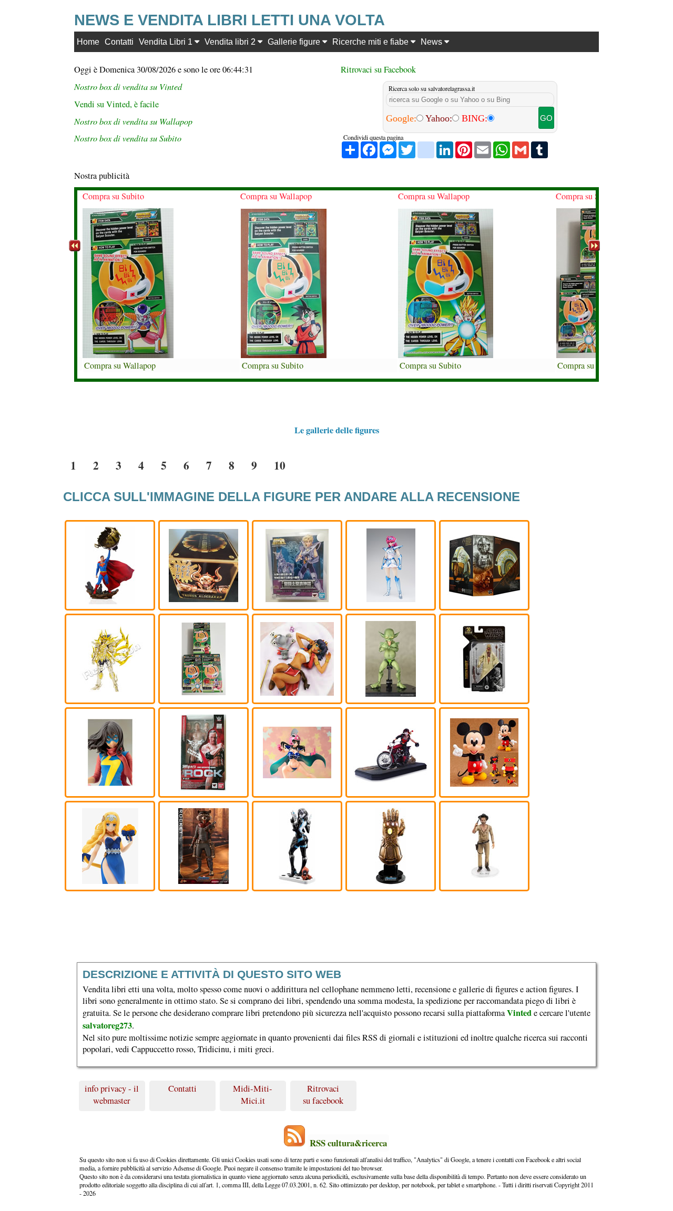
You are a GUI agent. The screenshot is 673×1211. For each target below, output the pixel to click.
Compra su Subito (113, 196)
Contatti (119, 41)
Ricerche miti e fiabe (371, 41)
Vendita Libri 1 (167, 41)
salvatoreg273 (107, 1025)
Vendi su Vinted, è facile (116, 104)
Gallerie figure (295, 41)
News (432, 41)
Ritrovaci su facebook (323, 1094)
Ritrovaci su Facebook (378, 69)
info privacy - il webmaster (112, 1094)
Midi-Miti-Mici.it (252, 1094)
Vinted (519, 1012)
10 (279, 465)
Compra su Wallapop (120, 365)
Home (88, 41)
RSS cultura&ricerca (348, 1142)
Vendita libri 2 (231, 41)
